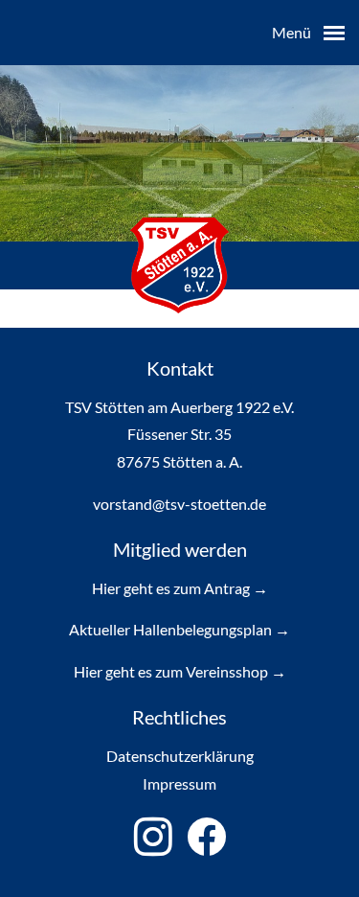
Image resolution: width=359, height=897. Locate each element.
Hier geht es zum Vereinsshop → (180, 671)
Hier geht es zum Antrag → (180, 588)
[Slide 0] (162, 215)
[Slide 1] (197, 215)
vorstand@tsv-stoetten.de (179, 503)
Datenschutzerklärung (180, 756)
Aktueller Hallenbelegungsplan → (179, 629)
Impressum (179, 783)
